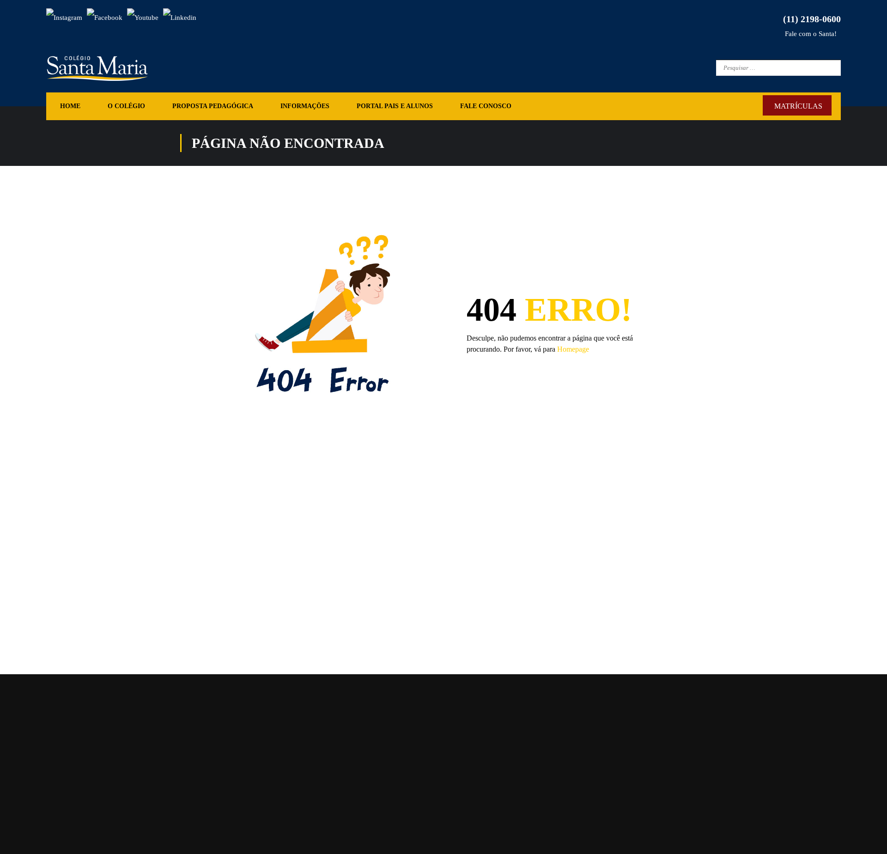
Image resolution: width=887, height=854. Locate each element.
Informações (304, 106)
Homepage (573, 349)
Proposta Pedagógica (212, 106)
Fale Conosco (485, 106)
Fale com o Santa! (810, 33)
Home (70, 106)
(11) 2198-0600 (809, 19)
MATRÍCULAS (798, 106)
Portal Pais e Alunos (395, 106)
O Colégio (126, 106)
